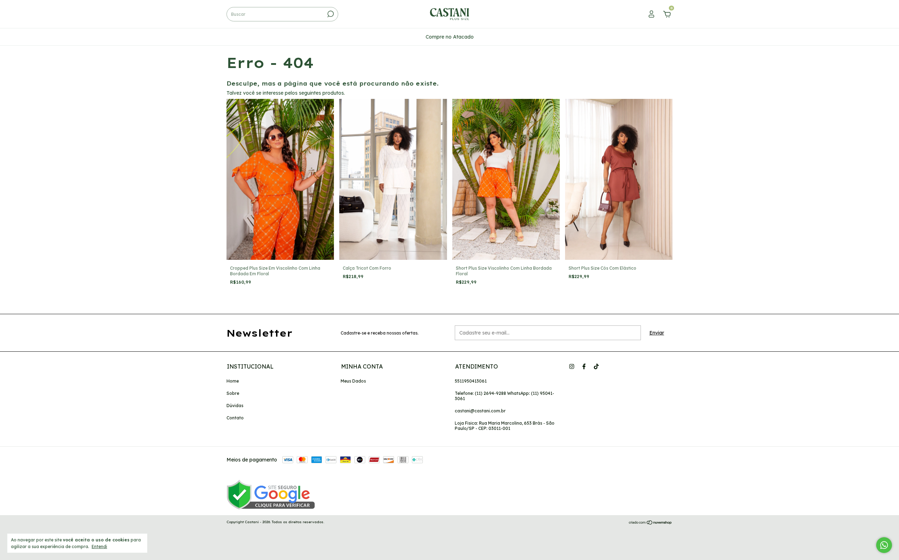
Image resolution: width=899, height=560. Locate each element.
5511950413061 (471, 381)
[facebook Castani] (584, 366)
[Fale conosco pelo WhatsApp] (884, 545)
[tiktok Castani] (596, 366)
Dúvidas (235, 405)
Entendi (99, 546)
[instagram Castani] (572, 366)
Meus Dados (353, 381)
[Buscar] (329, 14)
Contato (235, 417)
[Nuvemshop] (650, 523)
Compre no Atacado (450, 37)
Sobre (233, 393)
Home (233, 381)
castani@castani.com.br (480, 410)
